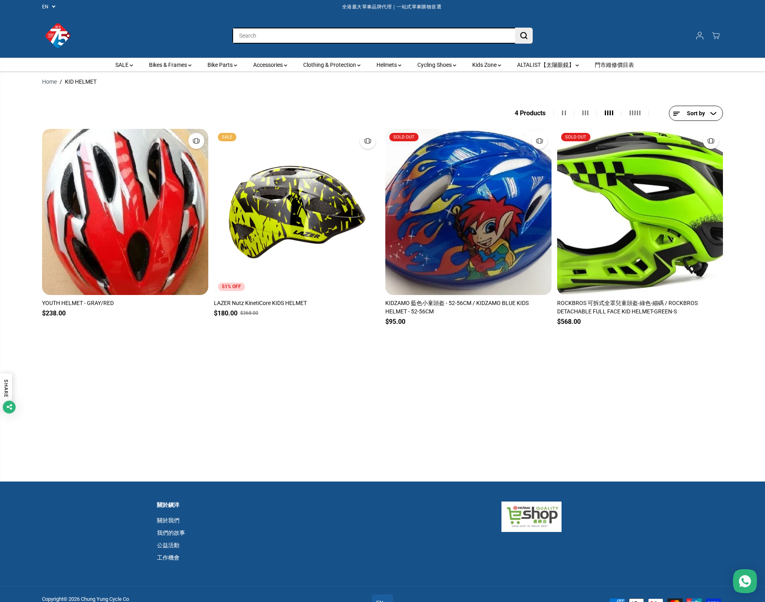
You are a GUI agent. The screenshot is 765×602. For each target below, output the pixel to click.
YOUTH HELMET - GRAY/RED (78, 303)
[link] (554, 517)
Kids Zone (485, 65)
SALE (122, 65)
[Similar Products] (196, 141)
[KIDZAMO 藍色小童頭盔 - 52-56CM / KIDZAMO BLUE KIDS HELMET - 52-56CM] (468, 212)
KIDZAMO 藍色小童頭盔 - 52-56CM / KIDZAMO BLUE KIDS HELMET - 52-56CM (457, 307)
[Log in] (700, 35)
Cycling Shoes (435, 65)
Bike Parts (220, 65)
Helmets (387, 65)
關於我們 (168, 520)
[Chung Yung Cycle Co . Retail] (58, 36)
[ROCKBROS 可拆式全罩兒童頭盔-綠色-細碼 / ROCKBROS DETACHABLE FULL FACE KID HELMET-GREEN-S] (640, 212)
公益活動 (168, 545)
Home (49, 81)
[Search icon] (524, 36)
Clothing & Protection (330, 65)
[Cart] (716, 35)
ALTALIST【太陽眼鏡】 (546, 65)
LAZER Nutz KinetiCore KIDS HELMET (260, 303)
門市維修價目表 (614, 65)
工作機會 (168, 557)
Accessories (268, 65)
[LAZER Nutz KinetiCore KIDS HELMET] (297, 212)
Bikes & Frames (168, 65)
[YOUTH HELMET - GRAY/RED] (125, 212)
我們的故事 (171, 533)
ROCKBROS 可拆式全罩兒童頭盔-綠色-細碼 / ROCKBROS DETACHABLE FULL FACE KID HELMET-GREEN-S (627, 307)
